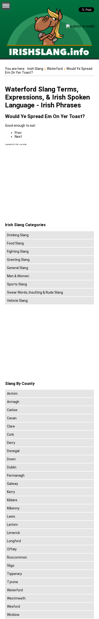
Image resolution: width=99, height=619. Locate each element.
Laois (11, 516)
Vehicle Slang (17, 301)
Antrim (12, 393)
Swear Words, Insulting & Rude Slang (35, 292)
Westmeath (16, 598)
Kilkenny (13, 508)
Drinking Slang (18, 235)
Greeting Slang (18, 260)
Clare (11, 426)
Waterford (15, 590)
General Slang (17, 268)
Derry (11, 443)
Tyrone (12, 582)
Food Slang (15, 243)
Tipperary (14, 574)
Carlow (12, 410)
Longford (14, 541)
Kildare (12, 500)
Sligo (10, 565)
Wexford (13, 606)
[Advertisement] (45, 184)
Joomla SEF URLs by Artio (15, 144)
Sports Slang (17, 284)
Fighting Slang (18, 251)
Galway (12, 484)
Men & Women (18, 276)
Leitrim (12, 525)
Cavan (12, 418)
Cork (10, 434)
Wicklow (13, 615)
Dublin (11, 467)
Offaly (12, 549)
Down (11, 459)
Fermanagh (16, 475)
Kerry (11, 492)
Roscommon (17, 557)
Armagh (13, 402)
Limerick (13, 533)
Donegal (13, 451)
